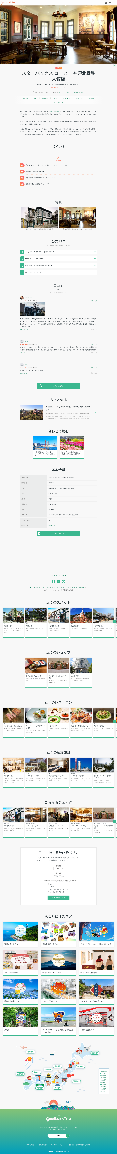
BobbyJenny (28, 297)
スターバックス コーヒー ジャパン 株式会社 (71, 92)
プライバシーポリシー (58, 1145)
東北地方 (80, 1067)
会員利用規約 (43, 1145)
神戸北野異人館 (54, 111)
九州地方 (20, 1074)
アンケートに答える (58, 897)
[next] (114, 621)
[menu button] (114, 3)
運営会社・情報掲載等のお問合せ (79, 1145)
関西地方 (50, 587)
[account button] (110, 3)
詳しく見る (94, 300)
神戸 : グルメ (65, 587)
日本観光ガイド (39, 587)
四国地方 (40, 1088)
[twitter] (58, 581)
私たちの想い (31, 1145)
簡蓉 (25, 364)
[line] (63, 581)
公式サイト (52, 525)
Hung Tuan (27, 341)
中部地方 (57, 1088)
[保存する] (114, 65)
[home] (8, 3)
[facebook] (53, 581)
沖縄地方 (30, 1052)
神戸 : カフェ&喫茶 (78, 587)
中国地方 (37, 1072)
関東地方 (76, 1081)
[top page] (31, 587)
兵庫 (56, 587)
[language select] (106, 3)
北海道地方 (94, 1053)
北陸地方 (57, 1066)
